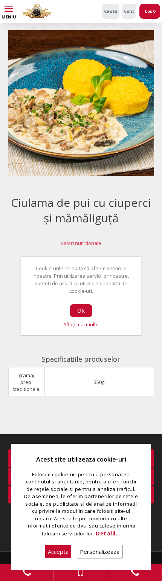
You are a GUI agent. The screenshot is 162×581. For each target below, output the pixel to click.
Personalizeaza (99, 551)
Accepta (58, 551)
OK (81, 310)
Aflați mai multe (81, 324)
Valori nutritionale (81, 243)
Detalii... (108, 533)
